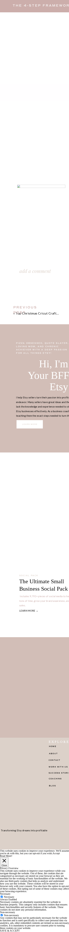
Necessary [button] (5, 893)
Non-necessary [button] (7, 912)
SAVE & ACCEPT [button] (10, 930)
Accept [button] (56, 853)
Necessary (9, 897)
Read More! (6, 856)
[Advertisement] (34, 48)
